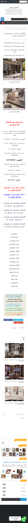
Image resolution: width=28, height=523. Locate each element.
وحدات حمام (23, 494)
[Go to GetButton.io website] (25, 521)
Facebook (7, 319)
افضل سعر (14, 7)
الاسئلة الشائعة (9, 22)
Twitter (17, 319)
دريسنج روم (23, 487)
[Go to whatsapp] (24, 518)
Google (17, 322)
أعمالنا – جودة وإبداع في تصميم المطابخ (15, 462)
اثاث (24, 484)
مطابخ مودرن (22, 491)
